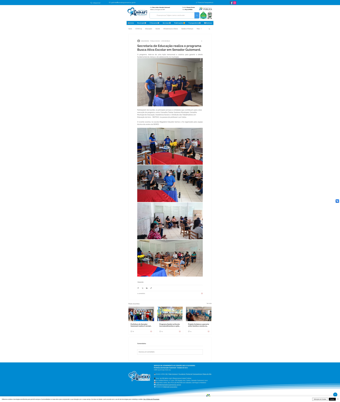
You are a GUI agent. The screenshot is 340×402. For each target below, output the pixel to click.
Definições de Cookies (320, 399)
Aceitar (332, 399)
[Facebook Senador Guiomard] (231, 2)
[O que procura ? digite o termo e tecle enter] (196, 15)
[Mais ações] (202, 41)
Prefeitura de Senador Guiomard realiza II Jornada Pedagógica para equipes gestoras (141, 325)
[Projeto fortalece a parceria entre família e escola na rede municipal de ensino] (199, 314)
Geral (130, 29)
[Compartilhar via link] (151, 288)
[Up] (335, 395)
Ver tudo (209, 303)
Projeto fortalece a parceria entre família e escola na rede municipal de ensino (198, 325)
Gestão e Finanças (187, 29)
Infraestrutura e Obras (170, 29)
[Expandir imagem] (170, 146)
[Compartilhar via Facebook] (138, 288)
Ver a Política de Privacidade (151, 399)
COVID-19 (138, 29)
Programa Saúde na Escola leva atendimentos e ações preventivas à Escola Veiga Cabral (169, 325)
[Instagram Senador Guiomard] (234, 2)
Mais (198, 29)
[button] (142, 23)
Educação (148, 29)
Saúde (158, 29)
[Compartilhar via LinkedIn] (147, 288)
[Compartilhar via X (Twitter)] (142, 288)
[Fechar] (338, 399)
